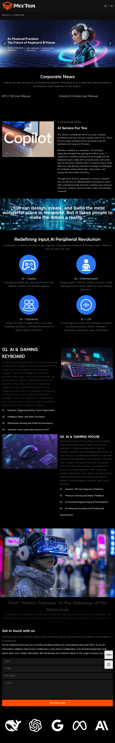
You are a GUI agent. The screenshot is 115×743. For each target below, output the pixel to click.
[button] (55, 66)
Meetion (6, 15)
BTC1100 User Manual (16, 96)
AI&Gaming (19, 15)
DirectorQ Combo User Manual (78, 96)
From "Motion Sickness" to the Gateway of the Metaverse (57, 606)
